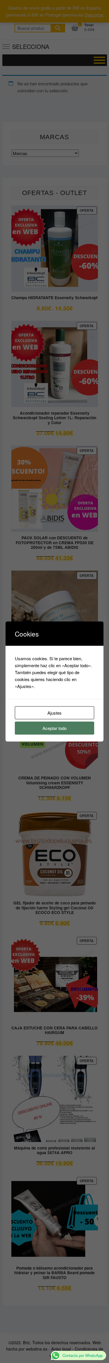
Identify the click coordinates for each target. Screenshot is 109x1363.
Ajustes (54, 713)
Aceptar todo (54, 728)
